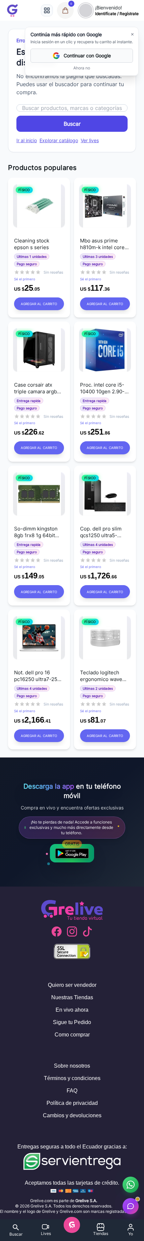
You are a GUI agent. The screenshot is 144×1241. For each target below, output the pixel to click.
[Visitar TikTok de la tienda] (87, 931)
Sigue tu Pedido (72, 1022)
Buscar (72, 123)
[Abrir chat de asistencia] (131, 1206)
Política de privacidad (72, 1103)
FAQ (72, 1090)
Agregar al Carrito (39, 304)
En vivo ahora (72, 1010)
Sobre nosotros (72, 1066)
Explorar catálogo (59, 140)
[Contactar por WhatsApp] (131, 1185)
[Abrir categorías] (47, 10)
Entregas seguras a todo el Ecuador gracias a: (72, 1146)
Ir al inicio (26, 140)
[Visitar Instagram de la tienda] (72, 931)
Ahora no (81, 67)
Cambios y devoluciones (72, 1115)
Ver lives (90, 140)
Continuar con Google (87, 55)
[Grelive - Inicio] (12, 10)
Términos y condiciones (72, 1078)
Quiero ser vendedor (72, 985)
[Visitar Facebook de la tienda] (57, 931)
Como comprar (72, 1034)
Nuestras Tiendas (72, 997)
